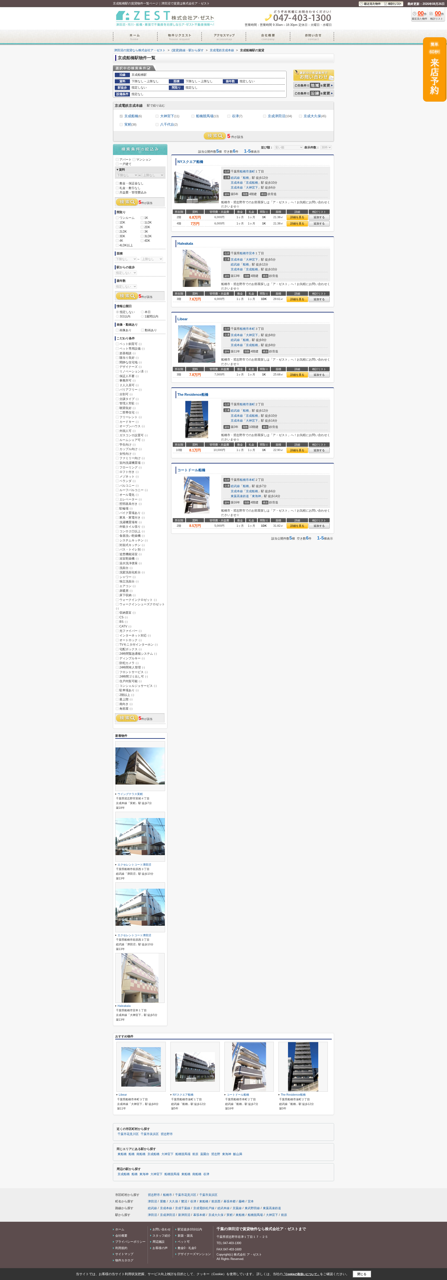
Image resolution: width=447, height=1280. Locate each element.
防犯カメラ (129, 663)
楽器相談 (127, 353)
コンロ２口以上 (132, 531)
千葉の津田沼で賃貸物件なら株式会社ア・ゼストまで (261, 1229)
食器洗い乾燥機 (132, 535)
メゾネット (129, 476)
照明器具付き (130, 504)
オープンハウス (132, 426)
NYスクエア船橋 (190, 162)
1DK (122, 222)
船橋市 (244, 171)
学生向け (127, 444)
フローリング (130, 467)
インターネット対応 (135, 635)
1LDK (148, 222)
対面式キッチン (132, 545)
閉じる (361, 1274)
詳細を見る (297, 217)
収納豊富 (127, 612)
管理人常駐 (129, 403)
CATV (125, 626)
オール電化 (129, 494)
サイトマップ (124, 1254)
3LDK (148, 236)
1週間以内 (151, 316)
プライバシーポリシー (130, 1241)
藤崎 (242, 1201)
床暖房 (125, 590)
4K (121, 240)
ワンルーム (127, 218)
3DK (122, 236)
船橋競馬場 (207, 116)
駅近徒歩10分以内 (190, 1229)
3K (146, 231)
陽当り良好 (129, 357)
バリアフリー (130, 389)
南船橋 (141, 1154)
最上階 (125, 699)
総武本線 (223, 1208)
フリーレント (130, 417)
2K (121, 227)
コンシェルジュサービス (138, 686)
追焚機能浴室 (130, 554)
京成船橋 (133, 116)
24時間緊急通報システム (138, 653)
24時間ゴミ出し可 (133, 676)
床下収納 (127, 595)
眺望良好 (127, 408)
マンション (143, 159)
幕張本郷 (230, 1201)
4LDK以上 (126, 245)
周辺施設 (158, 1241)
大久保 (173, 1201)
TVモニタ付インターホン (138, 644)
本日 (148, 312)
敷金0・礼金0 (187, 1248)
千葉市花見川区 (128, 1134)
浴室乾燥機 (129, 558)
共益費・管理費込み (133, 192)
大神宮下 (169, 116)
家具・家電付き (132, 517)
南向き (125, 704)
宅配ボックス (130, 649)
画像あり (125, 330)
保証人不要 (129, 376)
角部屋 (125, 708)
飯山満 (237, 1154)
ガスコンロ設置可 (133, 435)
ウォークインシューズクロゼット (140, 606)
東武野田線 (252, 1208)
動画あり (151, 330)
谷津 (237, 116)
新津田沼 (184, 1215)
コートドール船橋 (191, 470)
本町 (252, 328)
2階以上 (126, 695)
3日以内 (125, 316)
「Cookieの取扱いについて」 (301, 1274)
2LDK (123, 231)
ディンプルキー (132, 658)
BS (123, 621)
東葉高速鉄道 (240, 496)
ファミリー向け (132, 458)
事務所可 (127, 380)
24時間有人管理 (132, 667)
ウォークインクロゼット (138, 600)
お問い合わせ (161, 1229)
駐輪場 (125, 508)
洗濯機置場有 (130, 522)
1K (146, 218)
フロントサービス (133, 672)
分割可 (125, 394)
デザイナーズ (130, 366)
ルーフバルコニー (133, 490)
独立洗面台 (129, 581)
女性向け (127, 453)
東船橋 (122, 1154)
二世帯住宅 (129, 412)
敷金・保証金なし (131, 183)
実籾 (130, 124)
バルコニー (129, 485)
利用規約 (121, 1248)
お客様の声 (160, 1248)
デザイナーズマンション (194, 1254)
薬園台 (204, 1154)
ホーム (119, 1229)
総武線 (235, 177)
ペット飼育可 (130, 344)
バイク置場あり (132, 513)
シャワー (127, 577)
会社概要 (121, 1235)
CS (123, 617)
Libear (182, 319)
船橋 (246, 177)
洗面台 (125, 568)
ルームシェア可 (132, 440)
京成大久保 (315, 116)
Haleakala (185, 243)
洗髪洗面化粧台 (132, 572)
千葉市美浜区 (150, 1134)
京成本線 (237, 182)
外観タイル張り (132, 526)
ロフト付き (129, 472)
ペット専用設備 (132, 348)
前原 (195, 1154)
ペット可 (184, 1241)
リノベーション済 (133, 371)
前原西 (215, 1201)
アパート (125, 159)
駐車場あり (129, 690)
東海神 (256, 496)
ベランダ (127, 481)
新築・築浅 (185, 1235)
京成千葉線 (182, 1208)
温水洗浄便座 (130, 563)
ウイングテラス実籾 (130, 794)
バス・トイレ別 (132, 549)
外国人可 (127, 431)
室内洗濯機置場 (132, 463)
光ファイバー (130, 631)
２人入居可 (129, 385)
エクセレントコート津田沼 (134, 864)
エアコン (127, 586)
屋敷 (163, 1201)
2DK (147, 227)
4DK (147, 240)
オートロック (130, 640)
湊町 (252, 171)
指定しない (127, 312)
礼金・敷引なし (130, 188)
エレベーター (130, 499)
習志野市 (167, 1134)
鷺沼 (184, 1201)
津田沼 (152, 1201)
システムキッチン (133, 540)
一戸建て (125, 164)
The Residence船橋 (192, 394)
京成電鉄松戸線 (203, 1208)
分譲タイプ (129, 399)
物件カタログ (124, 1260)
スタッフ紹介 (161, 1235)
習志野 (215, 1154)
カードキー (129, 421)
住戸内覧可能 (130, 681)
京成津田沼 (280, 116)
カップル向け (130, 449)
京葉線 (237, 1208)
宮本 (252, 253)
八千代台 (169, 124)
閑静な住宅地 (130, 362)
